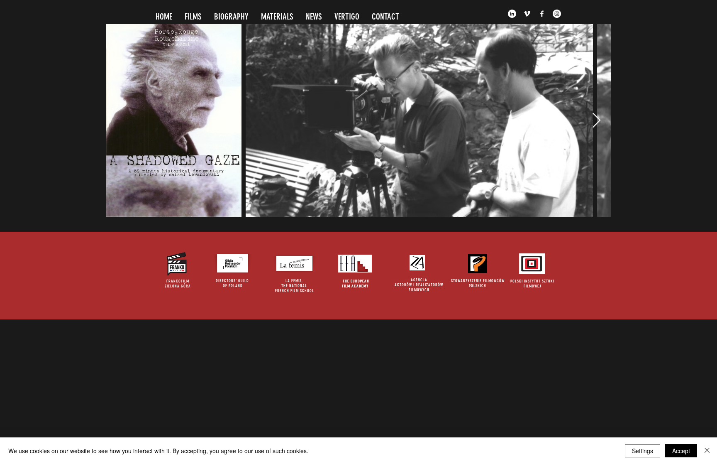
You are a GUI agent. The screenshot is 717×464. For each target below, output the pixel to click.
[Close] (707, 450)
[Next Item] (596, 121)
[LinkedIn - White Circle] (512, 14)
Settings (642, 451)
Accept (681, 451)
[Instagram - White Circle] (557, 14)
